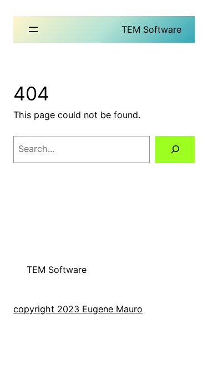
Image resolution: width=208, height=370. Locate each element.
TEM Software (151, 29)
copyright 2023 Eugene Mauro (78, 309)
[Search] (175, 150)
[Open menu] (33, 29)
